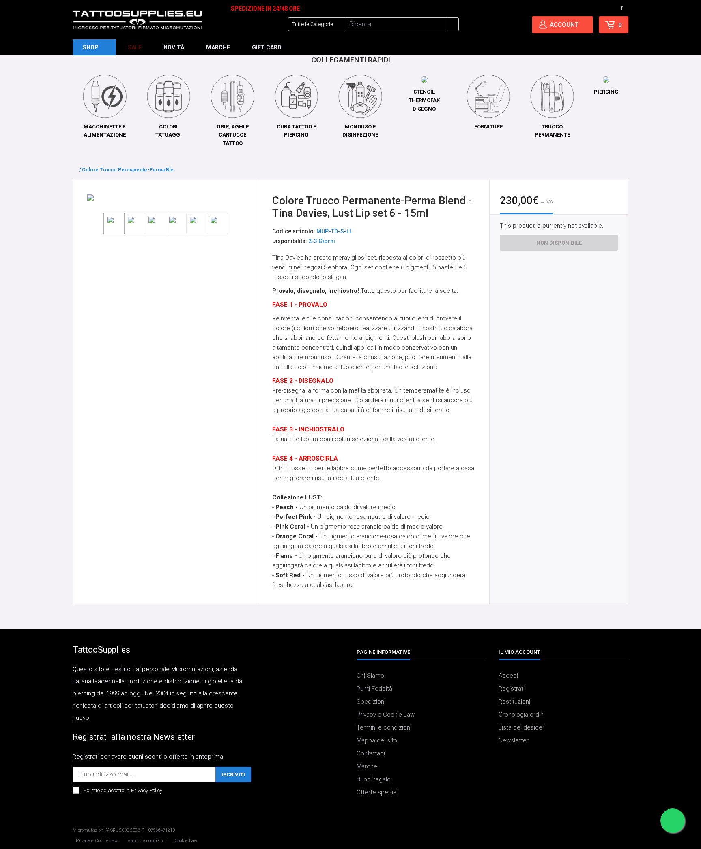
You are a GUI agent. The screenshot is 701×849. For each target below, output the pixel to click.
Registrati (512, 688)
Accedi (508, 675)
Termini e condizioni (384, 727)
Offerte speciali (378, 792)
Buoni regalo (374, 779)
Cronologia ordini (522, 714)
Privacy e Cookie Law (386, 714)
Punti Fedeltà (374, 688)
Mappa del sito (377, 740)
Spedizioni (371, 701)
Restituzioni (514, 701)
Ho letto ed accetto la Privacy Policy (122, 790)
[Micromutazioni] (137, 20)
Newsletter (514, 740)
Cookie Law (185, 840)
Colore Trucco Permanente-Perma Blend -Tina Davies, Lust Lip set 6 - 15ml (170, 170)
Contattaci (371, 753)
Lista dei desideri (522, 727)
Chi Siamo (370, 675)
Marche (367, 766)
